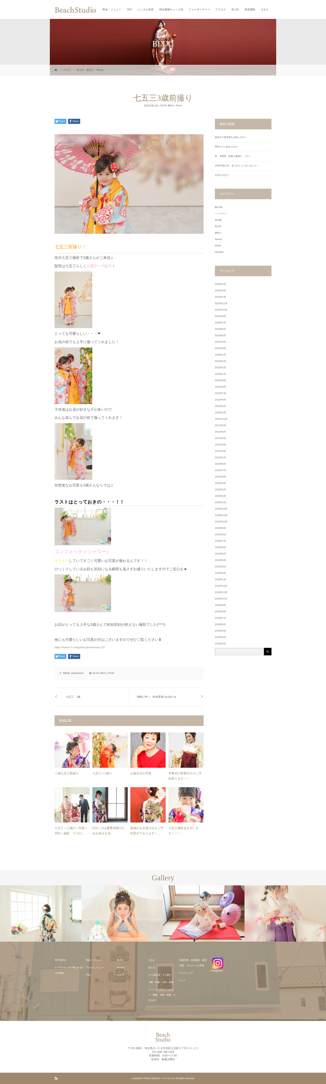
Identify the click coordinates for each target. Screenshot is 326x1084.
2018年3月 (220, 643)
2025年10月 (221, 310)
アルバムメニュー (95, 967)
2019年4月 (220, 560)
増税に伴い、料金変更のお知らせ (156, 696)
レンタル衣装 (146, 9)
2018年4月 (220, 637)
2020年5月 (220, 476)
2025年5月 (220, 335)
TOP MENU (60, 960)
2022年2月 (220, 406)
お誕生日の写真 (140, 773)
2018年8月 (220, 611)
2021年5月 (220, 444)
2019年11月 (221, 515)
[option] (41, 913)
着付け (171, 105)
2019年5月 (220, 553)
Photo (179, 105)
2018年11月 (221, 592)
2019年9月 (220, 528)
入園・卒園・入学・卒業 (160, 982)
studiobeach (77, 673)
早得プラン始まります (226, 146)
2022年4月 (220, 399)
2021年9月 (220, 425)
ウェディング (186, 973)
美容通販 (250, 9)
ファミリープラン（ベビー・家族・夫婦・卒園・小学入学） (161, 995)
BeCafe (219, 207)
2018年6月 (220, 624)
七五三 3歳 (73, 696)
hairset (218, 239)
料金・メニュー (112, 9)
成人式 (151, 967)
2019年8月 (220, 534)
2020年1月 (220, 502)
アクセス (220, 9)
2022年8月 (220, 387)
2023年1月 (220, 374)
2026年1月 (220, 297)
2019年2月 (220, 573)
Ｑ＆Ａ (265, 9)
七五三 (151, 960)
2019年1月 (220, 579)
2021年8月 (220, 432)
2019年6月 (220, 547)
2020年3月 (220, 489)
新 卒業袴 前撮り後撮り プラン (234, 156)
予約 (129, 9)
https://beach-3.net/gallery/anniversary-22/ (80, 647)
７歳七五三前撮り (67, 773)
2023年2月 (220, 367)
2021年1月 (220, 457)
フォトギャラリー (199, 9)
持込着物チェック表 (171, 9)
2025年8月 (220, 316)
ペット (182, 980)
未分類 (218, 220)
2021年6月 (220, 438)
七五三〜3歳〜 (102, 773)
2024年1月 (220, 354)
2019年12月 (221, 509)
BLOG (235, 9)
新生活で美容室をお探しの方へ (231, 137)
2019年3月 (220, 566)
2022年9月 (220, 380)
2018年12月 (221, 586)
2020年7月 (220, 470)
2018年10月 (221, 598)
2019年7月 (220, 541)
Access (120, 967)
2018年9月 (220, 605)
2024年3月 (220, 348)
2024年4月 (220, 342)
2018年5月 (220, 631)
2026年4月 (220, 284)
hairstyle (219, 252)
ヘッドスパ (220, 213)
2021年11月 (221, 419)
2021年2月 (220, 451)
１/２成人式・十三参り (159, 975)
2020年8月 (220, 464)
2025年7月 (220, 322)
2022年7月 (220, 393)
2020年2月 (220, 496)
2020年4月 (220, 483)
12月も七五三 (222, 175)
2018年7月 (220, 618)
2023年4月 (220, 361)
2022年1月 (220, 412)
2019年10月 (221, 521)
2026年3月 (220, 290)
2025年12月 (221, 303)
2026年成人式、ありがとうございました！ (237, 165)
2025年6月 (220, 329)
